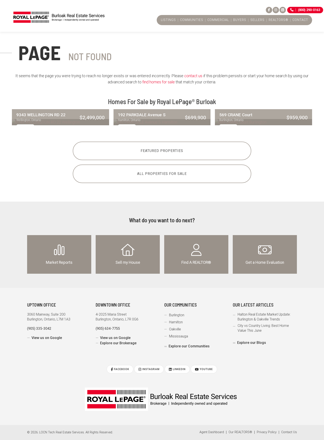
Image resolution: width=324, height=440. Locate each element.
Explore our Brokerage (118, 343)
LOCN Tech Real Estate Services (61, 432)
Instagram (151, 369)
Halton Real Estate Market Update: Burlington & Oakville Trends (264, 316)
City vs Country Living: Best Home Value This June (263, 328)
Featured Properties (162, 151)
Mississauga (178, 336)
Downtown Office (113, 304)
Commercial (218, 20)
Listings (168, 20)
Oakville (175, 329)
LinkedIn (179, 369)
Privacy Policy (267, 432)
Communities (191, 20)
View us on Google (47, 338)
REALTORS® (278, 20)
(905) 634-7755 (108, 328)
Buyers (239, 20)
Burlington (176, 315)
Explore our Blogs (251, 343)
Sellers (257, 20)
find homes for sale (158, 82)
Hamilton (176, 322)
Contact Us (289, 432)
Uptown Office (41, 304)
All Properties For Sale (162, 174)
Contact (300, 20)
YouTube (206, 369)
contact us (193, 75)
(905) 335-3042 (39, 328)
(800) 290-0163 (309, 10)
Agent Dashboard (211, 432)
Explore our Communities (189, 346)
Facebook (121, 369)
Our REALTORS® (240, 432)
